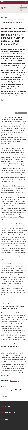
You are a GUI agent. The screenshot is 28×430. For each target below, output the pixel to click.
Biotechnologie (14, 381)
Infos (6, 419)
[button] (2, 2)
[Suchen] (25, 2)
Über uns (8, 406)
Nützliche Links (10, 413)
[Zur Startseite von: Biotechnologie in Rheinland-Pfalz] (5, 8)
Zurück (4, 396)
